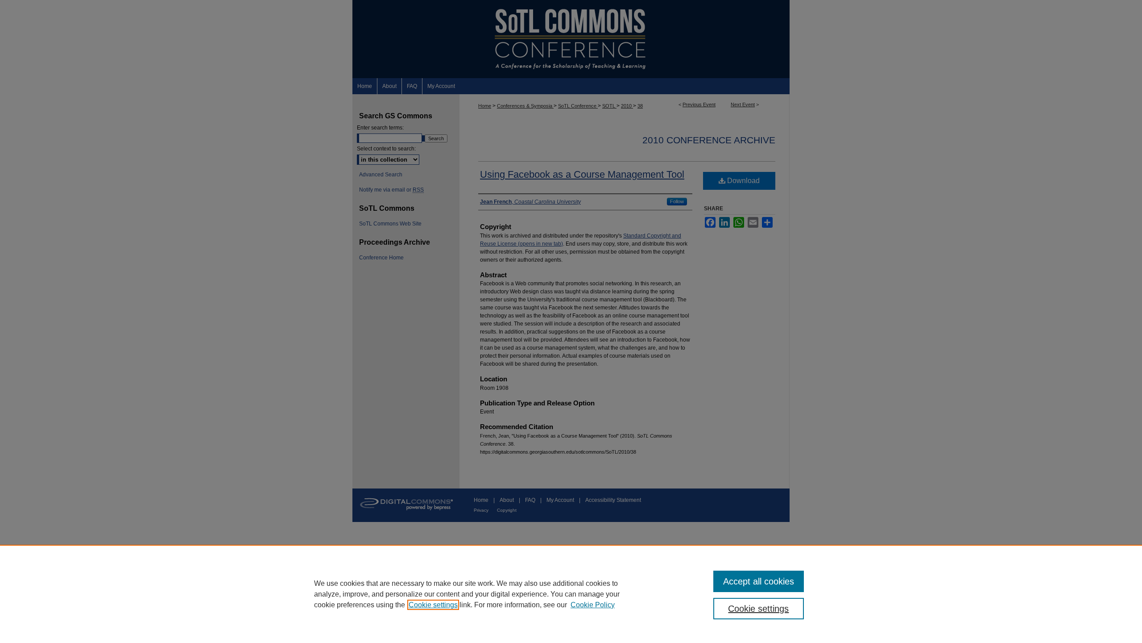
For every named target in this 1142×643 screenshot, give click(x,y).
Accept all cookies (758, 581)
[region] (571, 594)
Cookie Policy (593, 605)
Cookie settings (433, 605)
